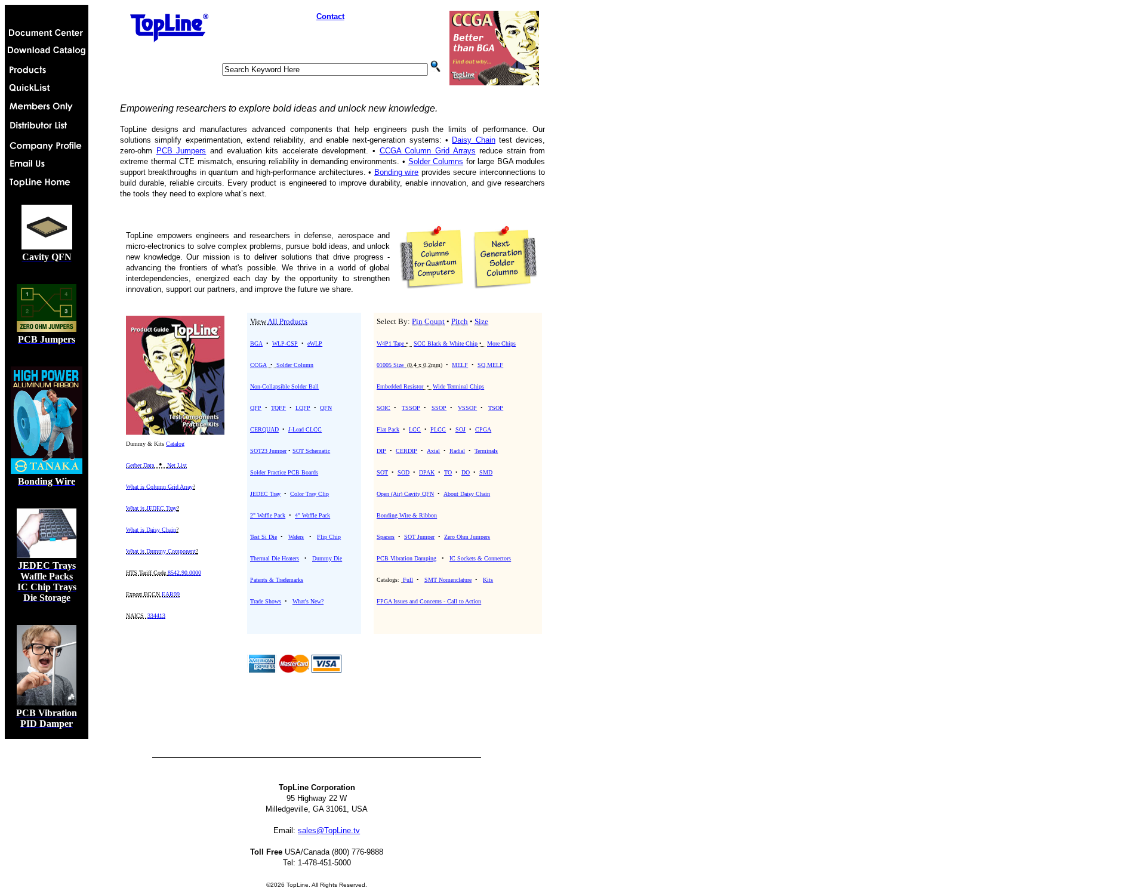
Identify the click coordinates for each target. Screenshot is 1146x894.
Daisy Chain (473, 139)
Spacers (386, 537)
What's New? (308, 601)
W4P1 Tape (390, 343)
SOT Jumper (419, 537)
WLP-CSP (285, 343)
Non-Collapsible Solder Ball (284, 386)
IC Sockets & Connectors (480, 558)
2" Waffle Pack (267, 515)
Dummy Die (327, 558)
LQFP (302, 408)
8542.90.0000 (184, 572)
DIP (381, 451)
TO (448, 472)
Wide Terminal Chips (458, 386)
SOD (403, 472)
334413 (156, 615)
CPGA (483, 429)
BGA (256, 343)
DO (465, 472)
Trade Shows (265, 601)
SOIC (383, 408)
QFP (255, 408)
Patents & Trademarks (276, 580)
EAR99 (171, 594)
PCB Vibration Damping (406, 558)
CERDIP (406, 451)
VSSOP (467, 408)
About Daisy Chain (466, 494)
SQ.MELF (490, 365)
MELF (460, 365)
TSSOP (411, 408)
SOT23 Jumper (268, 451)
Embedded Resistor (400, 386)
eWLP (314, 343)
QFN (326, 408)
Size (481, 321)
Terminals (486, 451)
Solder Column (294, 365)
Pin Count (428, 321)
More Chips (501, 343)
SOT (382, 472)
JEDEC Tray (265, 494)
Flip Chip (329, 537)
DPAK (427, 472)
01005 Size (391, 365)
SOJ (460, 429)
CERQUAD (264, 429)
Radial (457, 451)
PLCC (438, 429)
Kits (488, 580)
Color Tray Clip (309, 494)
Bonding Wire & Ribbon (407, 515)
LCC (415, 429)
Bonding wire (396, 172)
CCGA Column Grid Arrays (428, 150)
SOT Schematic (311, 451)
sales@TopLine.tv (329, 830)
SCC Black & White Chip (446, 343)
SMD (485, 472)
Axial (433, 451)
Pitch (459, 321)
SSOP (439, 408)
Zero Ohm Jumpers (467, 537)
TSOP (495, 408)
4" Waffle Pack (312, 515)
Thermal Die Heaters (274, 558)
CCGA (258, 365)
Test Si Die (263, 537)
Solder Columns (436, 161)
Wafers (296, 537)
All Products (287, 321)
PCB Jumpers (181, 150)
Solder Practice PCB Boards (284, 472)
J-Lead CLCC (305, 429)
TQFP (278, 408)
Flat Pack (388, 429)
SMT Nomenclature (448, 580)
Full (408, 580)
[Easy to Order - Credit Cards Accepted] (262, 669)
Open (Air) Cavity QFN (405, 494)
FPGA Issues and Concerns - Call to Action (429, 601)
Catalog (175, 443)
